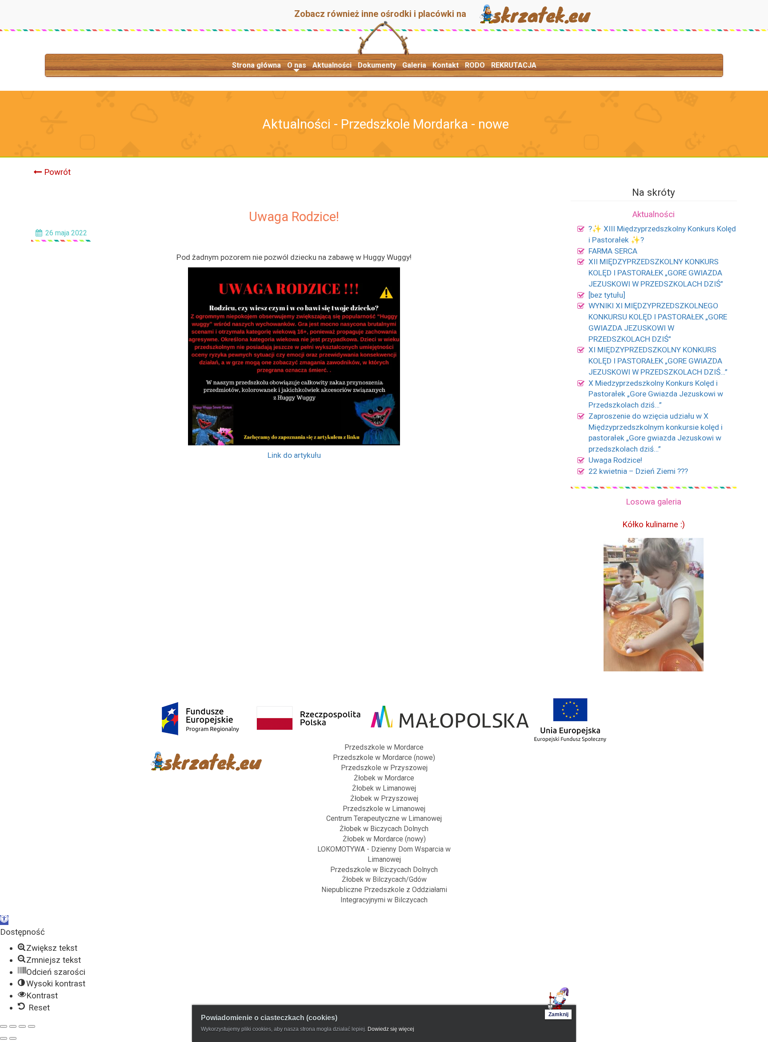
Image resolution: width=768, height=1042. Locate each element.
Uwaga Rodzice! (615, 460)
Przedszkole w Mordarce (384, 747)
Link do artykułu (294, 455)
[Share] (12, 1026)
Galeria (414, 65)
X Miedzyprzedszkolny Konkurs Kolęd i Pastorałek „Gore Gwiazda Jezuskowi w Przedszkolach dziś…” (655, 394)
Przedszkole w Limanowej (384, 808)
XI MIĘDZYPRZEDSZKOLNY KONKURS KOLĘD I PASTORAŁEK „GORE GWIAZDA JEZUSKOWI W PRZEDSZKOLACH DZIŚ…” (658, 360)
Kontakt (445, 65)
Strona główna (256, 65)
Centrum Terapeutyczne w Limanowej (384, 818)
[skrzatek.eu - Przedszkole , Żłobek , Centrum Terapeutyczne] (535, 13)
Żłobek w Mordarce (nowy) (384, 839)
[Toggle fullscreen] (22, 1026)
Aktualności (332, 65)
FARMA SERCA (612, 250)
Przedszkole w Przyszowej (384, 767)
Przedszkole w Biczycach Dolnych (384, 869)
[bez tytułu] (606, 295)
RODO (475, 65)
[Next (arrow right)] (12, 1038)
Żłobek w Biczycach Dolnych (384, 828)
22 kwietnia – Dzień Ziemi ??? (638, 471)
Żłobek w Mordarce (384, 778)
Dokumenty (377, 65)
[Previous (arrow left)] (3, 1038)
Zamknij (558, 1014)
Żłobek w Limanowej (384, 788)
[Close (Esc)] (3, 1026)
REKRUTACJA (513, 65)
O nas (296, 65)
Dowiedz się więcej (391, 1029)
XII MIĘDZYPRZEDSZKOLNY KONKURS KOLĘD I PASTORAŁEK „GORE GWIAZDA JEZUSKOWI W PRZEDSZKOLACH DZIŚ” (655, 272)
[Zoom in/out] (31, 1026)
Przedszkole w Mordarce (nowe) (384, 757)
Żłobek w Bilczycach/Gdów (384, 879)
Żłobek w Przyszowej (384, 798)
